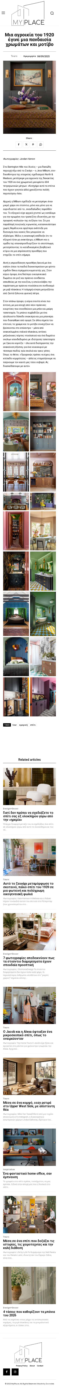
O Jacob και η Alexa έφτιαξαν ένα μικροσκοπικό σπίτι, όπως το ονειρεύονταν (27, 1035)
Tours (14, 56)
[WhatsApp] (40, 144)
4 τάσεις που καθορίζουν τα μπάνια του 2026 (29, 1313)
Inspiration (9, 1169)
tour (15, 725)
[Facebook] (19, 144)
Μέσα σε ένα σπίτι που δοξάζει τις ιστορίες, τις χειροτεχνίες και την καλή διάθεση (28, 1244)
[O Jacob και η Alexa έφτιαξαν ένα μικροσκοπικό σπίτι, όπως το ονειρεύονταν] (29, 1005)
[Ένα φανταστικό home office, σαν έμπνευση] (29, 1147)
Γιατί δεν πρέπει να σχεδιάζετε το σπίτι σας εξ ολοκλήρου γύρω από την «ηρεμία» (28, 816)
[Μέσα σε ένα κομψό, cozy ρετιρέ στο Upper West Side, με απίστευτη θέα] (29, 1076)
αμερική (23, 725)
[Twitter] (26, 144)
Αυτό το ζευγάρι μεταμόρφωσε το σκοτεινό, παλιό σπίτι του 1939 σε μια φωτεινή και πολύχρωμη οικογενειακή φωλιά (28, 889)
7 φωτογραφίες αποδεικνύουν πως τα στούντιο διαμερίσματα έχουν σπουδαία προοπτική (29, 961)
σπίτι (33, 725)
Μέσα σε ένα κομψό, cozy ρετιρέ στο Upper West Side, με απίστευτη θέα (29, 1106)
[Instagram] (15, 1371)
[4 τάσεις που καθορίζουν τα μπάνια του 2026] (29, 1285)
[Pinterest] (33, 144)
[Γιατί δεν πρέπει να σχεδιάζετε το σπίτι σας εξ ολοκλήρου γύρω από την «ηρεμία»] (29, 786)
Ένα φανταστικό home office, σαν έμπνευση (27, 1175)
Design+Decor (10, 809)
